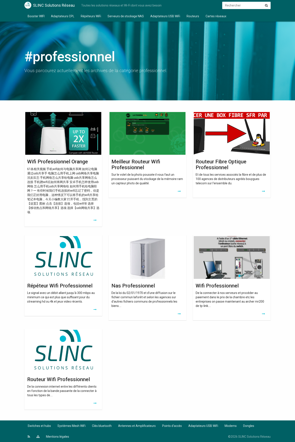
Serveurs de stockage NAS (126, 16)
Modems (231, 426)
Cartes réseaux (216, 16)
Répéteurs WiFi (91, 16)
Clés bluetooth (102, 426)
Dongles (248, 426)
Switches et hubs (39, 426)
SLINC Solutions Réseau (54, 5)
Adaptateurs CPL (62, 16)
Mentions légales (57, 436)
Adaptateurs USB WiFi (165, 16)
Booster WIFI (36, 16)
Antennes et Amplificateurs (137, 426)
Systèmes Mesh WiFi (71, 426)
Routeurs (193, 16)
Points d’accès (172, 426)
